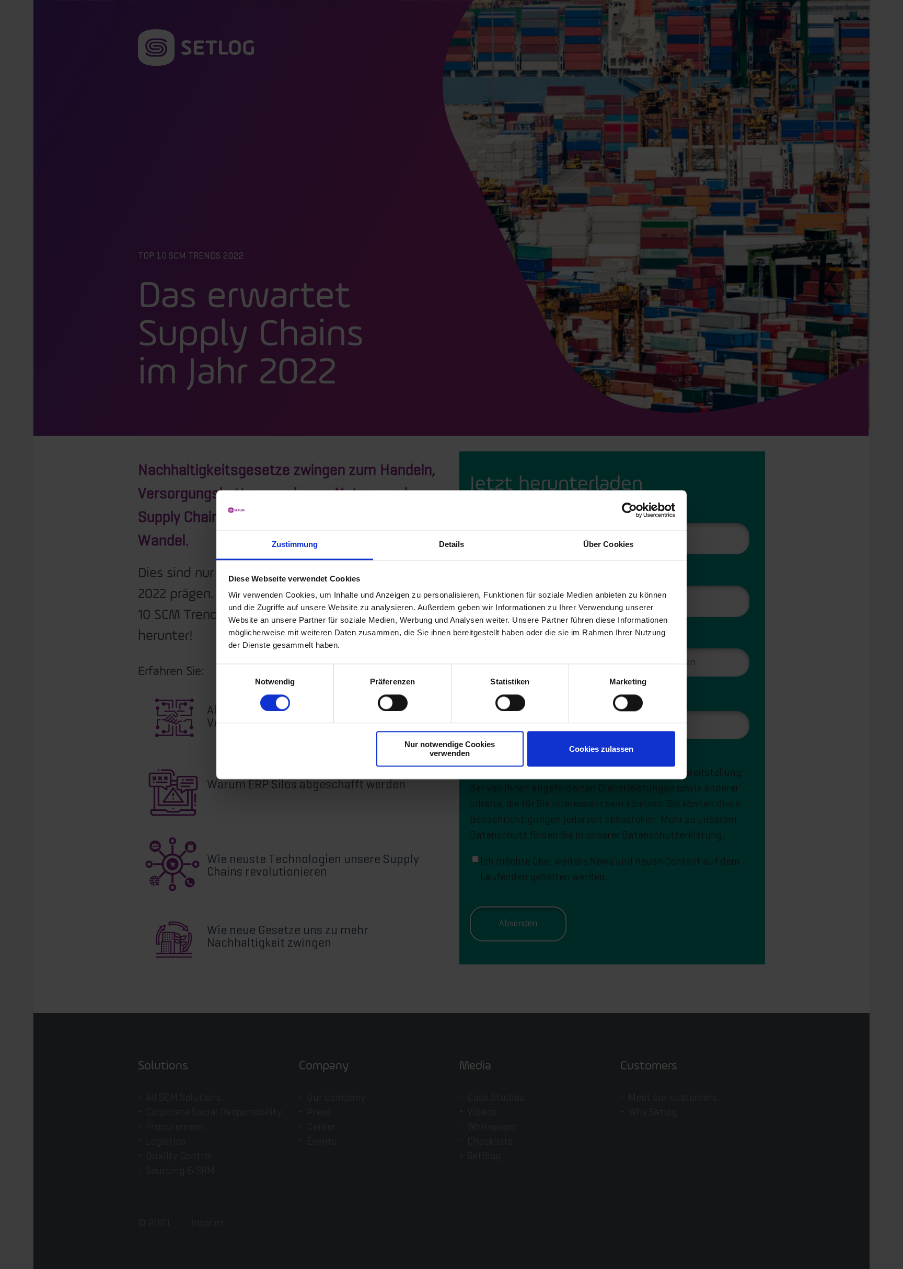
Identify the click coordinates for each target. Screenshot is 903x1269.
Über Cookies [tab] (608, 544)
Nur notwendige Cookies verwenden (449, 749)
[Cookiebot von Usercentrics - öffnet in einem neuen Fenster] (629, 510)
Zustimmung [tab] (295, 544)
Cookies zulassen (601, 748)
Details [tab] (452, 544)
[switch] (393, 702)
